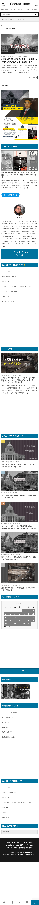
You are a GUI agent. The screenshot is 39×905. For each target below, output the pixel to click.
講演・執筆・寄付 (6, 9)
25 (6, 624)
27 (15, 624)
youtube (27, 903)
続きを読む (32, 77)
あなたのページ (7, 727)
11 (6, 617)
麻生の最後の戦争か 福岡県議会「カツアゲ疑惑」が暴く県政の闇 (18, 589)
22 (24, 620)
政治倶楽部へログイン (9, 276)
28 (19, 624)
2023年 (12, 19)
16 (28, 617)
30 (28, 624)
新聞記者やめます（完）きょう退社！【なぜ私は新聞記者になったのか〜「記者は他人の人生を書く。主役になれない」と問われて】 (18, 380)
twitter (19, 903)
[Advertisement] (19, 326)
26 (10, 624)
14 (19, 617)
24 (33, 620)
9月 (18, 19)
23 (28, 620)
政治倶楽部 (27, 9)
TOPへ (35, 903)
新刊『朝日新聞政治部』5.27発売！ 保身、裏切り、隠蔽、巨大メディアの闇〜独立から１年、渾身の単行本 (18, 175)
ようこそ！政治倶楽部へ (9, 291)
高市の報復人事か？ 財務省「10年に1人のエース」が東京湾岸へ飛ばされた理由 (19, 466)
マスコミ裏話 (12, 848)
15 (24, 617)
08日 (23, 19)
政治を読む (29, 845)
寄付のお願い (6, 281)
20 (15, 620)
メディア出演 (18, 9)
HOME (5, 19)
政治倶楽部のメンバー (9, 717)
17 (33, 617)
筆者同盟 (35, 9)
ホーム (3, 903)
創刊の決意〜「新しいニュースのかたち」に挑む (17, 286)
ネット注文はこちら (10, 195)
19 (10, 620)
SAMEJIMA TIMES (25, 852)
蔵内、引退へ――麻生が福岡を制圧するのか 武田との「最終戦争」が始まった (18, 558)
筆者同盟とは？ (7, 812)
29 (24, 624)
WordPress (19, 857)
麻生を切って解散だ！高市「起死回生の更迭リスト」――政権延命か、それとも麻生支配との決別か (18, 527)
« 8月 (4, 626)
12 (10, 617)
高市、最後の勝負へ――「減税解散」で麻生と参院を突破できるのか (18, 496)
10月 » (9, 626)
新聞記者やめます (25, 848)
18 (6, 620)
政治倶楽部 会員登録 (8, 301)
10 (33, 614)
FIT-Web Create (22, 854)
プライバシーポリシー (9, 792)
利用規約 (5, 807)
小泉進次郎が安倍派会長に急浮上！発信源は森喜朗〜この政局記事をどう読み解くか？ (19, 60)
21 (19, 620)
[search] (35, 14)
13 (15, 617)
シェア (11, 903)
